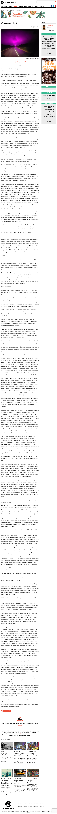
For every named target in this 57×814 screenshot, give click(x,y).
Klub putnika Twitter (53, 6)
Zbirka (15, 6)
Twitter (25, 806)
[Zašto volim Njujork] (33, 776)
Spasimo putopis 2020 (20, 62)
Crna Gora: (49, 117)
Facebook (20, 806)
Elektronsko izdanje (49, 81)
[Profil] (43, 27)
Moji (2, 751)
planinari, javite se (48, 49)
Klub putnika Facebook (51, 6)
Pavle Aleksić (4, 27)
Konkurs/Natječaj (6, 711)
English (54, 4)
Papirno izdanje (48, 79)
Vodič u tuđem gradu (19, 752)
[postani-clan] (23, 18)
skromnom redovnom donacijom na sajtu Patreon (26, 734)
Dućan (43, 804)
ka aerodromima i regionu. (49, 97)
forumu (20, 725)
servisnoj (23, 811)
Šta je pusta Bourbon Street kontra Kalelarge (6, 781)
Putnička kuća (28, 6)
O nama (49, 4)
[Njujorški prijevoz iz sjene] (20, 776)
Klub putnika (10, 2)
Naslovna (4, 6)
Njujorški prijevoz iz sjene (18, 780)
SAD (32, 27)
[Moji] (7, 749)
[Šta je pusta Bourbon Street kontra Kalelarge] (7, 776)
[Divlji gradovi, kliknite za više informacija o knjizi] (49, 63)
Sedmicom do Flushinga (33, 752)
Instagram (35, 806)
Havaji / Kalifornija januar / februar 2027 (49, 38)
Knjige (42, 6)
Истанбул (49, 41)
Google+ (42, 806)
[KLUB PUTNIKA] (8, 805)
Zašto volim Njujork (32, 779)
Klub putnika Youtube (55, 6)
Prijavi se (44, 4)
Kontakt (38, 4)
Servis (21, 6)
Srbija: (49, 106)
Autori (37, 6)
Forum (10, 6)
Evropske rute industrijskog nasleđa (49, 45)
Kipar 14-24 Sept (49, 52)
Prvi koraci (29, 803)
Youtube (30, 806)
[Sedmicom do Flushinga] (33, 749)
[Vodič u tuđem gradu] (20, 749)
